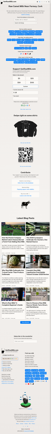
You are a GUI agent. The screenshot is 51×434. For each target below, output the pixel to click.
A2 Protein (38, 34)
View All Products (29, 42)
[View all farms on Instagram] (23, 54)
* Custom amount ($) (18, 89)
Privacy (33, 423)
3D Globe (32, 59)
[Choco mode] (44, 2)
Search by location (11, 59)
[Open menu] (49, 2)
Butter (9, 39)
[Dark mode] (42, 2)
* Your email (16, 96)
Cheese (18, 39)
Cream (13, 39)
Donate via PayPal (7, 361)
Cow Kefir (28, 39)
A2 (34, 375)
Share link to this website (8, 383)
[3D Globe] (37, 2)
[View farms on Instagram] (26, 384)
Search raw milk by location (31, 364)
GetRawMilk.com (11, 350)
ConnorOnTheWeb (29, 431)
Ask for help (34, 417)
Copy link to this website (8, 381)
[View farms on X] (31, 384)
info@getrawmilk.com (8, 355)
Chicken (34, 48)
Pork (30, 48)
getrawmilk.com (32, 419)
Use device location (31, 62)
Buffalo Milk (20, 34)
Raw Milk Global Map (23, 59)
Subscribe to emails (6, 374)
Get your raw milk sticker (25, 166)
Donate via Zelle (6, 365)
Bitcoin (38, 59)
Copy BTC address (7, 367)
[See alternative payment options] (27, 105)
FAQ (30, 423)
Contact (21, 423)
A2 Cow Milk (18, 31)
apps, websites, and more (29, 421)
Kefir (23, 39)
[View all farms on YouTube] (26, 54)
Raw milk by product (29, 362)
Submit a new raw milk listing (31, 366)
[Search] (36, 19)
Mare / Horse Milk (29, 34)
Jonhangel (30, 408)
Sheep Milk (32, 31)
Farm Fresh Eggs (19, 48)
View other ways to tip (25, 109)
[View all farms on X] (28, 54)
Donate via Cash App (7, 363)
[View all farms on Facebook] (21, 54)
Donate (26, 423)
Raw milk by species (29, 361)
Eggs (42, 378)
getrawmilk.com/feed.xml (8, 379)
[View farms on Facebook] (46, 381)
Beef (26, 48)
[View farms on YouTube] (28, 384)
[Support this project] (40, 2)
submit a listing (25, 14)
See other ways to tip (7, 369)
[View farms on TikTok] (33, 384)
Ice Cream (41, 39)
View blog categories (6, 378)
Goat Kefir (34, 39)
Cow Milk (11, 31)
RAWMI (43, 59)
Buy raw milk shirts (7, 370)
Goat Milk (25, 31)
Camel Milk (13, 34)
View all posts (25, 322)
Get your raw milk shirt (25, 142)
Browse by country (29, 359)
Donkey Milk (39, 31)
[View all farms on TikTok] (30, 54)
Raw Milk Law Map (19, 62)
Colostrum (20, 42)
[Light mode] (46, 2)
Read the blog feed (6, 376)
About (17, 423)
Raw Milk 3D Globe (29, 357)
